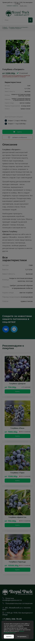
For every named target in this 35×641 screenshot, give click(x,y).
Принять (9, 636)
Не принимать (21, 636)
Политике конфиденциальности (14, 631)
